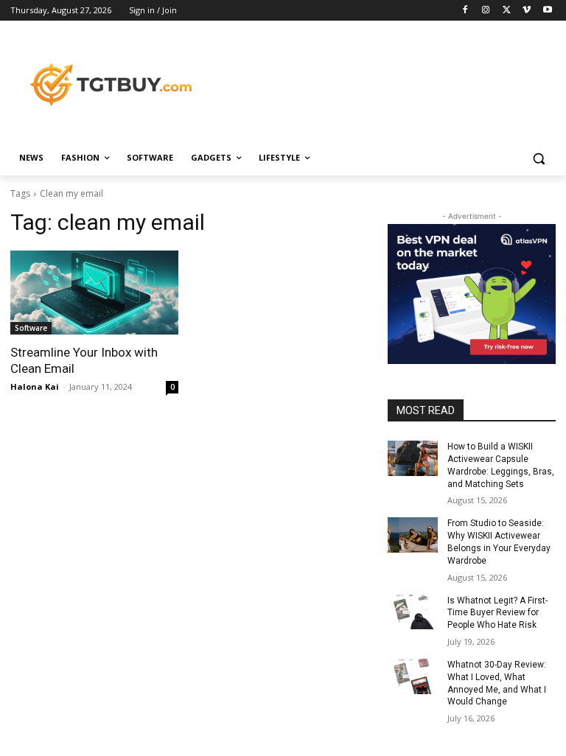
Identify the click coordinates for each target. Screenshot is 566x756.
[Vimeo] (526, 10)
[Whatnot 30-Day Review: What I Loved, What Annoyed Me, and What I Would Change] (413, 676)
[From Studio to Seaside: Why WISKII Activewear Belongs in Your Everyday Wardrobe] (413, 535)
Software (31, 328)
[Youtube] (547, 10)
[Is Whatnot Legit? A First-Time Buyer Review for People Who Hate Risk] (413, 612)
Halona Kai (34, 386)
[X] (506, 10)
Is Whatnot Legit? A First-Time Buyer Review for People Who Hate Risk (497, 613)
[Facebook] (465, 10)
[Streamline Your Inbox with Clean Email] (94, 293)
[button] (538, 158)
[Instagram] (486, 10)
